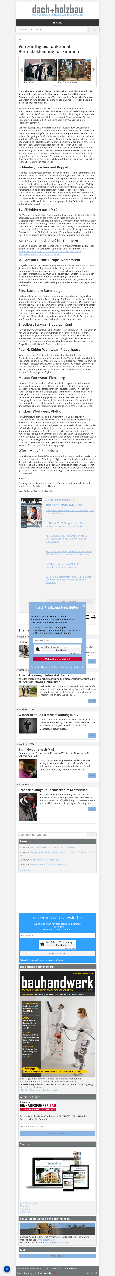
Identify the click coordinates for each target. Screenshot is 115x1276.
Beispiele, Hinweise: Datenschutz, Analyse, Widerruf (57, 667)
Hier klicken (60, 650)
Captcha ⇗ (73, 653)
